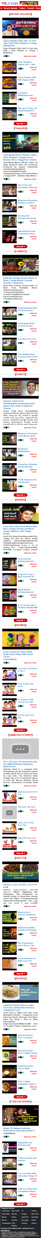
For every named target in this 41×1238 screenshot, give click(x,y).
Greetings (34, 1217)
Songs (20, 500)
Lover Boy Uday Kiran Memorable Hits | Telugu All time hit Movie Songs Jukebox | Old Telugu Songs (20, 530)
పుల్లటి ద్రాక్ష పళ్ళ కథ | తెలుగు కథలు (28, 793)
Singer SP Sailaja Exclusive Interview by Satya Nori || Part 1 (19, 1129)
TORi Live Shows (20, 1101)
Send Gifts (25, 1217)
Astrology (25, 1220)
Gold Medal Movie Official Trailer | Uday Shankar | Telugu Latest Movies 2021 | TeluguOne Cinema (20, 157)
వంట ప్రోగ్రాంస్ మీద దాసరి (27, 339)
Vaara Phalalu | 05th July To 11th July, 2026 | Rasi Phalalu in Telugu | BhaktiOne (20, 43)
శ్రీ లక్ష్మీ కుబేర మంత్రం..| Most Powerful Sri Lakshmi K (26, 576)
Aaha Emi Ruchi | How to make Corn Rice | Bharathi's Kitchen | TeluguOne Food (19, 1007)
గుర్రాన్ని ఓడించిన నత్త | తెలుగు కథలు (26, 824)
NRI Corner (35, 1214)
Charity (33, 1223)
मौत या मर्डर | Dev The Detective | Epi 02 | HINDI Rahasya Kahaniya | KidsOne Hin (20, 764)
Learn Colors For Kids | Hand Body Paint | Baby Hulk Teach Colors (18, 654)
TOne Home (6, 1211)
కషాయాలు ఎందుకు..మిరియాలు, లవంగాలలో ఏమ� (20, 886)
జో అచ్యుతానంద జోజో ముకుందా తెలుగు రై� (25, 701)
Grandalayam (6, 1223)
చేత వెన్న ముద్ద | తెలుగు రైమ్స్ (26, 716)
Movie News (6, 1214)
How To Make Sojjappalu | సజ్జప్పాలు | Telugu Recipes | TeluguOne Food (27, 1085)
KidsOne (14, 1220)
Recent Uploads (10, 8)
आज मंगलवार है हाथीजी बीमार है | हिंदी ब (27, 670)
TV (22, 1211)
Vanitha (34, 1211)
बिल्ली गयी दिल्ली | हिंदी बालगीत (25, 685)
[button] (4, 56)
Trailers (22, 8)
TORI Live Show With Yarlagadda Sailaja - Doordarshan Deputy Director (27, 1192)
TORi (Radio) (14, 1224)
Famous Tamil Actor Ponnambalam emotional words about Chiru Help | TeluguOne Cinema (19, 404)
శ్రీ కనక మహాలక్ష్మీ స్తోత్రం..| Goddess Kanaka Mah (28, 606)
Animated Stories (20, 735)
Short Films (15, 1211)
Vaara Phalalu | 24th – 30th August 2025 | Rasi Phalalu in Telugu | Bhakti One (28, 81)
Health (20, 858)
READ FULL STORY (30, 56)
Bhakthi (14, 1214)
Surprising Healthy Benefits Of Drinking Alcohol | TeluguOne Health (27, 931)
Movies (4, 1217)
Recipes (20, 978)
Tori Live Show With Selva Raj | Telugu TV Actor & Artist (27, 1176)
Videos (14, 1217)
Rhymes (20, 625)
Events (20, 374)
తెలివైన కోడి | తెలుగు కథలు (27, 838)
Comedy (30, 8)
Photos (4, 1220)
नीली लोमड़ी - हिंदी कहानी (26, 807)
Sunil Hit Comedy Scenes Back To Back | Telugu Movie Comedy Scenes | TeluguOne (20, 280)
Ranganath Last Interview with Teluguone (25, 1145)
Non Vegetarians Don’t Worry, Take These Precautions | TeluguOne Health (27, 946)
